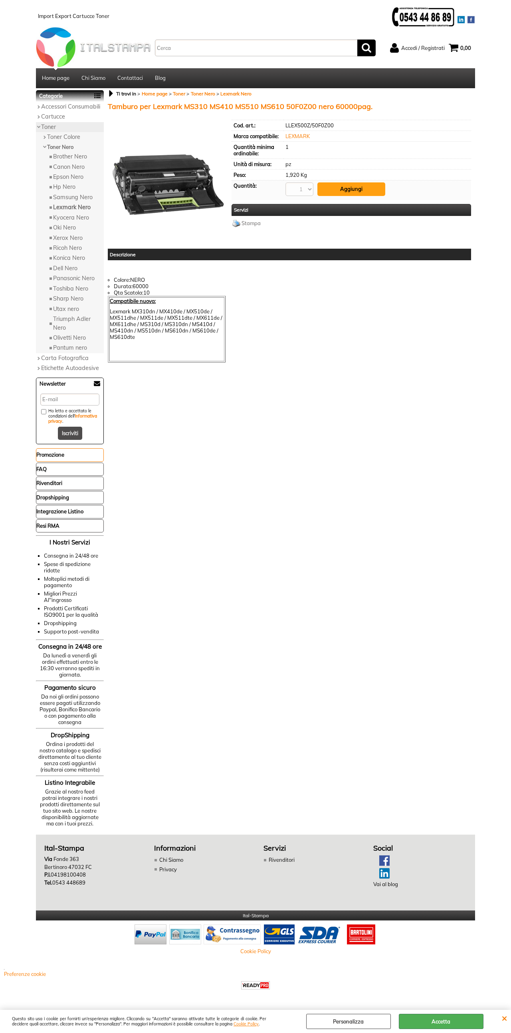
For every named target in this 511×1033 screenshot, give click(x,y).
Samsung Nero (73, 197)
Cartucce (53, 116)
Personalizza (348, 1021)
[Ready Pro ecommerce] (255, 985)
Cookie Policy (246, 1024)
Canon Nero (69, 166)
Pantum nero (70, 347)
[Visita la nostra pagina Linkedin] (381, 876)
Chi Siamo (93, 78)
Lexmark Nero (72, 207)
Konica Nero (69, 257)
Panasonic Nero (74, 278)
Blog (160, 78)
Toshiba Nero (70, 288)
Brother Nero (70, 156)
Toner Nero (60, 147)
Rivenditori (282, 860)
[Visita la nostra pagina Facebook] (381, 864)
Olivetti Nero (69, 337)
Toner (48, 127)
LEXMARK (297, 136)
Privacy (168, 869)
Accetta (441, 1021)
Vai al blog (385, 884)
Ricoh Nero (67, 247)
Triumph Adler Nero (72, 323)
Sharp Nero (68, 298)
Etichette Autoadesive (70, 368)
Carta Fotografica (65, 358)
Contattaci (130, 78)
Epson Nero (68, 176)
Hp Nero (64, 186)
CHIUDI (504, 1018)
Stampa (251, 223)
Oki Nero (64, 227)
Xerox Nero (68, 237)
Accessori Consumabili (70, 106)
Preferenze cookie (25, 974)
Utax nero (66, 309)
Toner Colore (63, 137)
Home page (55, 78)
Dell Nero (65, 268)
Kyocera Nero (71, 217)
